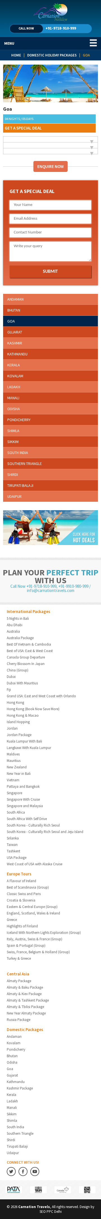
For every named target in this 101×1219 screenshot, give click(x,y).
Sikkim (13, 441)
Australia (13, 631)
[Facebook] (23, 1174)
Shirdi (12, 474)
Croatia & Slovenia (21, 900)
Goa (11, 321)
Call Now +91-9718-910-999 (33, 586)
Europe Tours (19, 874)
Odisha (13, 408)
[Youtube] (34, 1174)
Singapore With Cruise (23, 799)
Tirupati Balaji (20, 485)
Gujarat (14, 332)
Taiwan (12, 844)
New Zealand (17, 767)
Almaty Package (19, 981)
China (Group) (17, 670)
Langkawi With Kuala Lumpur (29, 747)
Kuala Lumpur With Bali (24, 741)
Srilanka (13, 838)
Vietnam (13, 780)
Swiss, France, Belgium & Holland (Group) (38, 952)
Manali (13, 397)
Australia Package (20, 637)
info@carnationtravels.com (50, 590)
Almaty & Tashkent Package (28, 1000)
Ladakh (13, 386)
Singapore (14, 793)
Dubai (11, 676)
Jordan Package (19, 734)
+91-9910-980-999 (73, 586)
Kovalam (15, 375)
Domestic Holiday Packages (52, 55)
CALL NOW (26, 28)
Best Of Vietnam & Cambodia (29, 644)
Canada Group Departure (26, 657)
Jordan (12, 728)
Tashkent (13, 851)
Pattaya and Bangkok (23, 786)
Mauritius (13, 760)
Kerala (13, 364)
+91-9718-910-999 (60, 28)
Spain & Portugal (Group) (26, 945)
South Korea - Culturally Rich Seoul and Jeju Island (45, 831)
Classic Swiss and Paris (24, 893)
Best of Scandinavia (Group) (28, 887)
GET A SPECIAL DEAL (23, 128)
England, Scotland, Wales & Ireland (33, 913)
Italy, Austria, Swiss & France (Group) (34, 939)
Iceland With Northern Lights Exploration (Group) (44, 932)
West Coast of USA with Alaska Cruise (34, 864)
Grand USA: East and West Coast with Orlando (41, 696)
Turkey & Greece (19, 958)
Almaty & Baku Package (25, 987)
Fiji (9, 689)
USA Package (16, 857)
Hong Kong (15, 702)
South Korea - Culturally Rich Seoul (33, 825)
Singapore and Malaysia (25, 805)
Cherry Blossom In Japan (26, 663)
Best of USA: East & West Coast (30, 650)
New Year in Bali (19, 773)
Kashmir (14, 343)
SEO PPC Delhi (51, 1211)
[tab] (50, 139)
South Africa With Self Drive (27, 818)
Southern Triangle (24, 463)
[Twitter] (11, 1174)
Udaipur (14, 496)
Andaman (15, 299)
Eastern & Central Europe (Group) (32, 906)
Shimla (13, 430)
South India (17, 452)
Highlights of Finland (22, 926)
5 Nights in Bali (18, 618)
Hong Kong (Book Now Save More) (33, 709)
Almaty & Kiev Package (24, 993)
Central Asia (18, 974)
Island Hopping (18, 721)
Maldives (13, 754)
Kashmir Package (20, 1088)
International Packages (28, 611)
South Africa (16, 812)
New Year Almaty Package (26, 1013)
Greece (12, 919)
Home (16, 55)
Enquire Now (50, 166)
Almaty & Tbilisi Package (25, 1006)
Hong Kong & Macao (23, 715)
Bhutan (13, 310)
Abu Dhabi (14, 625)
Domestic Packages (25, 1029)
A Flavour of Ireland (21, 881)
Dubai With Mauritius (22, 683)
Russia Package (18, 1019)
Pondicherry (19, 419)
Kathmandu (17, 354)
